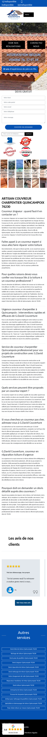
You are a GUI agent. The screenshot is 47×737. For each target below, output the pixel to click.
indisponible (10, 2)
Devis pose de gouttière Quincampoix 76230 (24, 658)
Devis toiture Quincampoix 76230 (23, 685)
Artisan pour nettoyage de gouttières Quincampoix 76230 (23, 699)
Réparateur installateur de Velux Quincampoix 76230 (23, 681)
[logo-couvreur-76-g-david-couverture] (15, 14)
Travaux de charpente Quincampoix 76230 (23, 694)
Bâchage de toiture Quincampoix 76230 (23, 654)
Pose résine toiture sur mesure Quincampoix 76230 (23, 708)
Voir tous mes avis (23, 603)
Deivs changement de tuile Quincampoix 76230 (24, 676)
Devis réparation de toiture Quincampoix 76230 (23, 667)
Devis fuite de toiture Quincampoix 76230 (23, 649)
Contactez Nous (36, 45)
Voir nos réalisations (13, 45)
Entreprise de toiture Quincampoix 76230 (23, 690)
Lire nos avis (13, 732)
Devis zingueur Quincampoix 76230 (23, 663)
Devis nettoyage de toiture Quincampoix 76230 (24, 672)
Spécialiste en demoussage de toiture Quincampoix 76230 (23, 703)
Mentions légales (31, 733)
